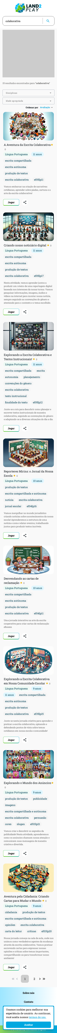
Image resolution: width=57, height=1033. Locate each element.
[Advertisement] (28, 53)
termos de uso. (37, 1017)
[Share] (25, 202)
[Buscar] (48, 21)
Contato (28, 1001)
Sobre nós (28, 992)
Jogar (11, 202)
